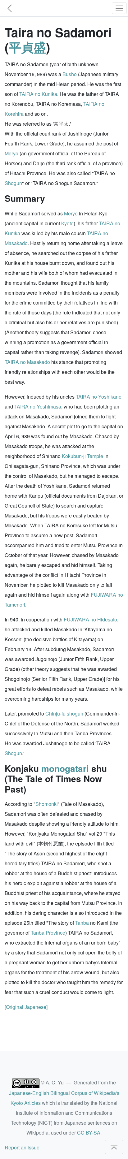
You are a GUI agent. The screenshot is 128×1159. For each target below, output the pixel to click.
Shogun (13, 183)
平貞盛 (27, 47)
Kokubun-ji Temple (82, 456)
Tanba (82, 922)
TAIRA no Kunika (38, 93)
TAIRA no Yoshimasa (37, 406)
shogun (75, 713)
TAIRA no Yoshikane (98, 396)
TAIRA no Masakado (27, 361)
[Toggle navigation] (119, 8)
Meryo (11, 153)
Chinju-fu (55, 713)
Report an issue (22, 1147)
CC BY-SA (88, 1132)
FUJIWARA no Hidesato (90, 619)
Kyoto (67, 223)
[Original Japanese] (26, 1006)
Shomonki (46, 803)
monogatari (65, 768)
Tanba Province (48, 932)
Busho (69, 74)
